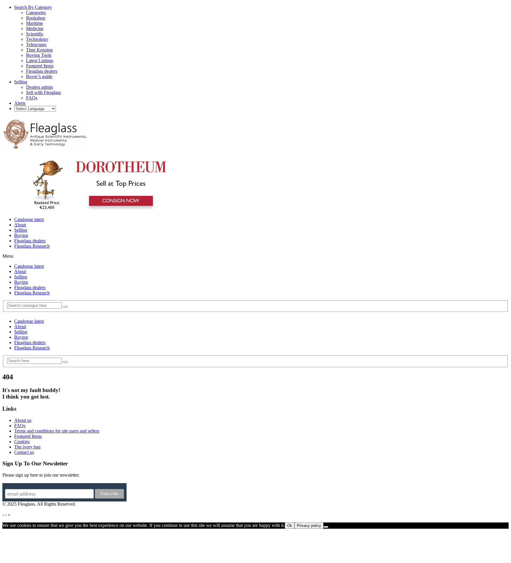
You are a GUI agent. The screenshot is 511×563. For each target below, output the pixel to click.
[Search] (65, 307)
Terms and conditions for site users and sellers (56, 430)
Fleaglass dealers (30, 240)
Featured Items (28, 436)
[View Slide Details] (96, 209)
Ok (289, 525)
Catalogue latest (29, 219)
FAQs (19, 425)
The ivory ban (27, 446)
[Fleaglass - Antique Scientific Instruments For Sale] (45, 145)
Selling (20, 230)
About (20, 224)
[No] (326, 527)
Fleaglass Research (32, 246)
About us (22, 420)
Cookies (22, 441)
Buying (21, 235)
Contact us (24, 452)
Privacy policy (309, 525)
